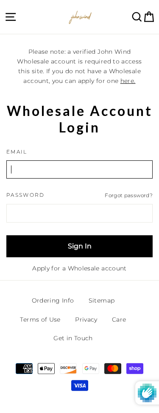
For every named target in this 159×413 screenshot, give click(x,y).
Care (119, 319)
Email (17, 152)
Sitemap (102, 300)
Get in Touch (72, 338)
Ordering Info (53, 300)
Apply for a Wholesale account (79, 268)
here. (128, 81)
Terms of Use (40, 319)
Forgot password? (129, 195)
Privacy (86, 319)
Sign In (80, 246)
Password (25, 195)
